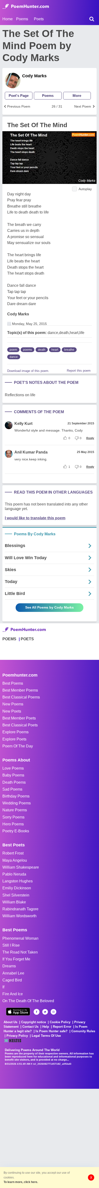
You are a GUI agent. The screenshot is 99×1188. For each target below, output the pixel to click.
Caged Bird (12, 980)
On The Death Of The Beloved (28, 1001)
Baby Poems (13, 775)
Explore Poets (14, 739)
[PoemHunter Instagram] (53, 1012)
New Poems (12, 704)
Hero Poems (13, 824)
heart (54, 349)
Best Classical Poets (20, 725)
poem (13, 349)
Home (7, 19)
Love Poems (13, 768)
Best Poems (12, 683)
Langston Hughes (17, 881)
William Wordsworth (19, 916)
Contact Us (30, 1026)
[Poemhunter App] (18, 1012)
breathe (69, 349)
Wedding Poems (16, 803)
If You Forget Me (16, 959)
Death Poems (14, 782)
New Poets (11, 711)
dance (14, 357)
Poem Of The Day (17, 746)
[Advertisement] (49, 1138)
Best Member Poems (20, 690)
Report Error (62, 1026)
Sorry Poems (13, 817)
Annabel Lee (13, 973)
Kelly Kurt (23, 424)
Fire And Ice (12, 994)
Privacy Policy (17, 1035)
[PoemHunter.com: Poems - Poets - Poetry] (25, 6)
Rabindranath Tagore (20, 909)
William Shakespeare (20, 867)
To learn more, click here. (21, 1182)
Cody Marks (34, 75)
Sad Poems (12, 789)
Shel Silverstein (15, 895)
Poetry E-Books (15, 831)
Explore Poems (15, 732)
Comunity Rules (83, 1031)
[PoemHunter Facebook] (37, 1012)
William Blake (14, 902)
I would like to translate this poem (35, 518)
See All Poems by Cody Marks (49, 607)
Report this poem (79, 370)
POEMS (9, 639)
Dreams (9, 966)
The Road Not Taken (20, 952)
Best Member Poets (19, 718)
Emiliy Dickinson (16, 888)
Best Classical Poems (21, 697)
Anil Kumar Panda (31, 452)
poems (27, 349)
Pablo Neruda (14, 874)
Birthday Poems (16, 796)
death (41, 349)
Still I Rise (11, 945)
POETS (27, 639)
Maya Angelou (14, 860)
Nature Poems (14, 810)
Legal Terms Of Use (46, 1035)
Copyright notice (33, 1022)
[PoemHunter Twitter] (45, 1012)
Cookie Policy (60, 1022)
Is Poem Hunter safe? (52, 1031)
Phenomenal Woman (20, 938)
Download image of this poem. (28, 371)
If (3, 987)
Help (45, 1026)
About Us (10, 1022)
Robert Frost (13, 853)
